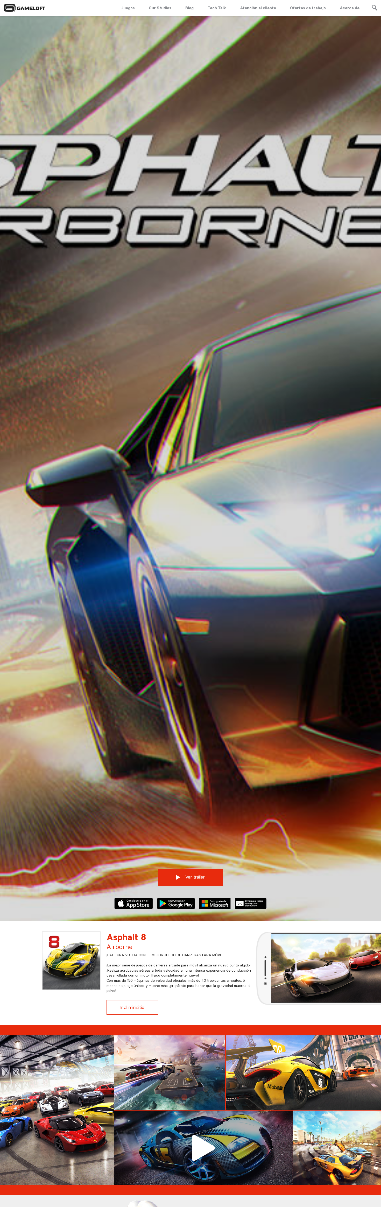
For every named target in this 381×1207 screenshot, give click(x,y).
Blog (189, 7)
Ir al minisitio (132, 1007)
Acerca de (349, 7)
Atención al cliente (258, 7)
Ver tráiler (194, 877)
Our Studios (160, 7)
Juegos (128, 7)
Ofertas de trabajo (308, 7)
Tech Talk (217, 7)
